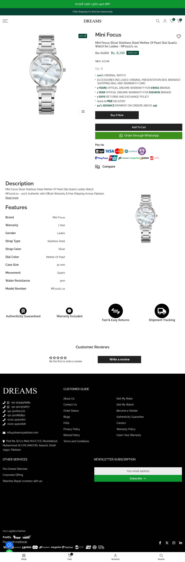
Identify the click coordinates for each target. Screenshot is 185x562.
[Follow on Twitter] (167, 543)
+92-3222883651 (15, 415)
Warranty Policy (126, 429)
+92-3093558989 (20, 402)
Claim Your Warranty (129, 435)
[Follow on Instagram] (173, 543)
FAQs (66, 423)
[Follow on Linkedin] (180, 543)
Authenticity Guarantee (130, 416)
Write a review (119, 359)
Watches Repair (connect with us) (22, 481)
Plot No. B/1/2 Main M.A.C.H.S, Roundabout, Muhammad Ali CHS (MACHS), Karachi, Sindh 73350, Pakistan (30, 445)
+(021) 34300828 (16, 423)
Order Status (71, 410)
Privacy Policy (71, 429)
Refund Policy (71, 435)
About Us (68, 398)
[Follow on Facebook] (160, 543)
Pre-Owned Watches (15, 468)
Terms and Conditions (76, 441)
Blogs (66, 416)
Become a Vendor (127, 410)
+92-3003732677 (19, 406)
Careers (121, 423)
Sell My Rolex (125, 398)
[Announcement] (92, 4)
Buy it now (117, 115)
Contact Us (70, 404)
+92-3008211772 (15, 411)
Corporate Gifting (13, 474)
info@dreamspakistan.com (22, 432)
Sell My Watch (125, 404)
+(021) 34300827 (15, 419)
